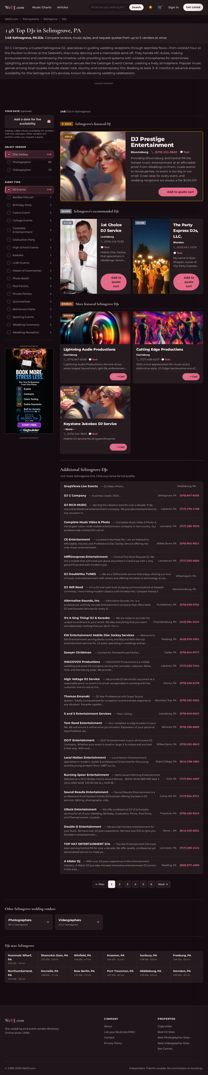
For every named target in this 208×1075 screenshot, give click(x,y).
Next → (163, 884)
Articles (62, 7)
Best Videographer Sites (173, 1043)
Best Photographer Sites (174, 1037)
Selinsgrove (50, 19)
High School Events (25, 247)
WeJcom (14, 7)
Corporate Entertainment (22, 230)
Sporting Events (23, 316)
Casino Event (21, 212)
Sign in (173, 7)
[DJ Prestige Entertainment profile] (93, 166)
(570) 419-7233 (114, 241)
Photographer (22, 162)
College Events (22, 220)
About (108, 1026)
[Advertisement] (104, 94)
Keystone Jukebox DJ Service (90, 424)
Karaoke (18, 255)
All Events (19, 189)
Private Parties (22, 293)
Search (136, 7)
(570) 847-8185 (77, 359)
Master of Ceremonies (27, 270)
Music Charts (41, 7)
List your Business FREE (119, 1032)
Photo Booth (21, 278)
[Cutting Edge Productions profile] (168, 328)
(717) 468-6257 (149, 359)
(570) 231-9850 (166, 152)
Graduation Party (24, 239)
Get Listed (193, 7)
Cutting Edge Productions (159, 349)
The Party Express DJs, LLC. (185, 231)
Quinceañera (21, 301)
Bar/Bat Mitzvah (23, 197)
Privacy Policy (113, 1043)
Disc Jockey (20, 154)
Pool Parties (20, 286)
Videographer (22, 169)
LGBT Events (21, 262)
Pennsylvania (31, 19)
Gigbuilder (165, 1026)
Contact (109, 1037)
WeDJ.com (11, 19)
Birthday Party (22, 205)
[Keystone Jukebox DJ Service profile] (95, 402)
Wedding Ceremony (26, 324)
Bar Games (165, 1048)
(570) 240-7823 (77, 433)
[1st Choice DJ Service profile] (78, 256)
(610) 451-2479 (186, 247)
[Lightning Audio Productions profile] (95, 328)
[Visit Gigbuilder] (29, 391)
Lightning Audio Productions (89, 349)
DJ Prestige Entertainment (152, 142)
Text (185, 152)
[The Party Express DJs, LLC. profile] (151, 256)
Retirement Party (24, 309)
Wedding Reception (26, 332)
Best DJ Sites (166, 1032)
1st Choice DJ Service (111, 228)
